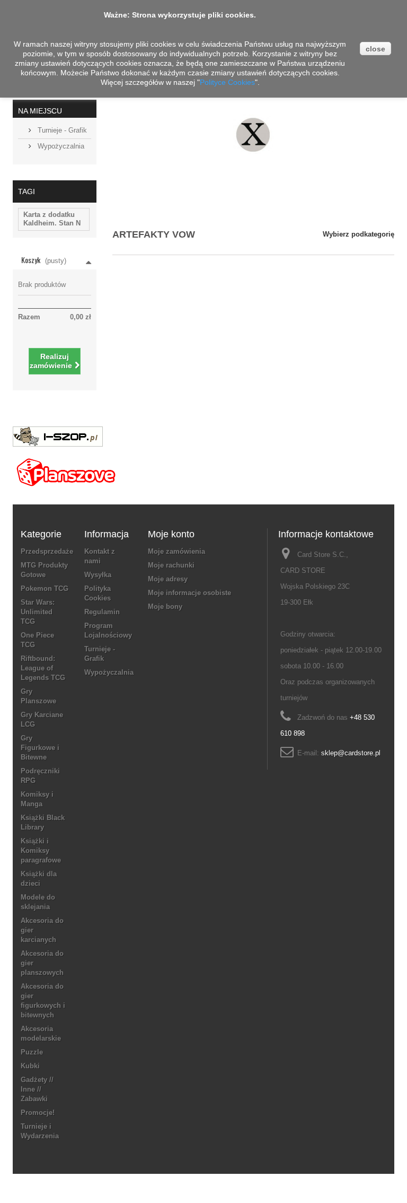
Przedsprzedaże (47, 551)
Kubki (30, 1066)
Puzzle (32, 1052)
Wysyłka (97, 575)
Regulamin (102, 612)
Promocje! (38, 1113)
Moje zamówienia (176, 551)
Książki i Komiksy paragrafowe (41, 850)
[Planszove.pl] (66, 468)
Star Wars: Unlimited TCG (38, 611)
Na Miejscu (40, 111)
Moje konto (171, 534)
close (375, 49)
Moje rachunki (171, 565)
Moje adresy (168, 579)
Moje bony (165, 607)
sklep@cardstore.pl (351, 753)
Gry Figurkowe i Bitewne (40, 747)
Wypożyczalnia (60, 146)
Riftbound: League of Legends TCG (43, 668)
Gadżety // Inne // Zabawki (37, 1089)
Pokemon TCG (44, 588)
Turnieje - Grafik (61, 130)
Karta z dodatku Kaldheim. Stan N (52, 219)
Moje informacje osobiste (189, 593)
